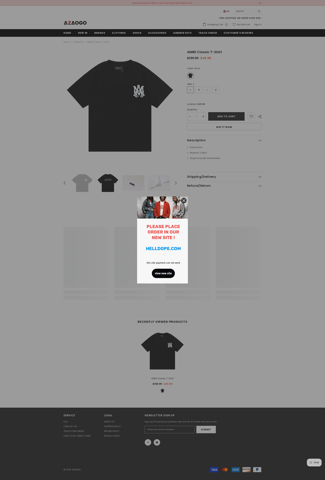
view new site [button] (163, 273)
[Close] (184, 201)
